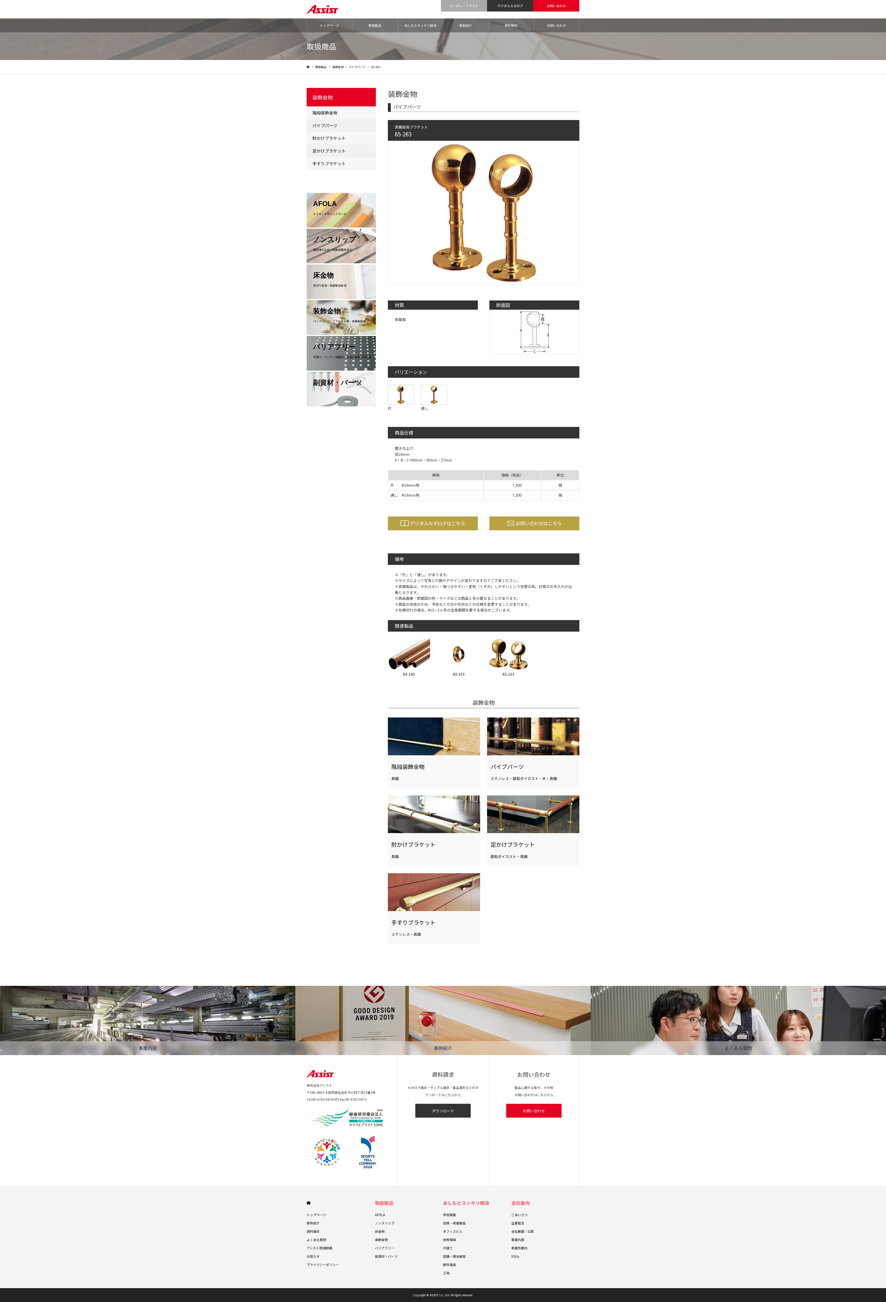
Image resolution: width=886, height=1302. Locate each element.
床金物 (380, 1231)
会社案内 (520, 1203)
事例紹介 (465, 25)
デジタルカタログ (510, 5)
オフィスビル (452, 1231)
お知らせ (313, 1256)
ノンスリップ (384, 1223)
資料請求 (511, 25)
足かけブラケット (329, 151)
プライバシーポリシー (323, 1264)
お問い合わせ (556, 5)
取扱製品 (374, 25)
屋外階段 (449, 1264)
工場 (446, 1273)
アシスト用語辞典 (319, 1248)
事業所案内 (519, 1248)
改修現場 (449, 1239)
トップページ (329, 25)
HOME (309, 1203)
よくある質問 (316, 1239)
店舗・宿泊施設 (454, 1256)
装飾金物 (338, 67)
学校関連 (449, 1214)
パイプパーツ (357, 67)
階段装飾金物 (324, 113)
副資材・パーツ (386, 1256)
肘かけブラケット (329, 138)
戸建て (448, 1248)
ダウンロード (443, 1110)
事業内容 (517, 1239)
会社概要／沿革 (522, 1231)
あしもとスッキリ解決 (420, 25)
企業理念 (517, 1223)
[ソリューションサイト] (322, 9)
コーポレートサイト (464, 5)
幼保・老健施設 (454, 1223)
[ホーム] (308, 67)
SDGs (515, 1256)
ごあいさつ (519, 1214)
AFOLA (380, 1214)
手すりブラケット (329, 163)
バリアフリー (384, 1248)
